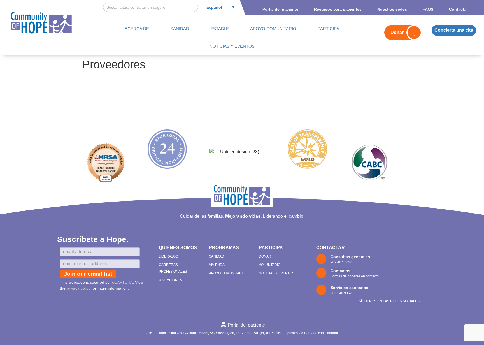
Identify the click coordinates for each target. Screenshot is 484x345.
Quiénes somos (178, 247)
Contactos (340, 270)
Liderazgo (168, 256)
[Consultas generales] (321, 259)
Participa (271, 247)
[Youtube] (403, 289)
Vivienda (217, 265)
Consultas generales (350, 256)
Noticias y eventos (276, 273)
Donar (265, 256)
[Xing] (414, 289)
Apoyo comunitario (227, 273)
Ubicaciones (170, 280)
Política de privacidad (287, 333)
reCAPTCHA (122, 282)
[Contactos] (321, 273)
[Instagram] (392, 289)
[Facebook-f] (382, 289)
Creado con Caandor (322, 333)
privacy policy (78, 288)
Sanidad (216, 256)
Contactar (330, 247)
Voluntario (269, 265)
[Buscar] (193, 7)
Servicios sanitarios (349, 287)
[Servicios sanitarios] (321, 290)
